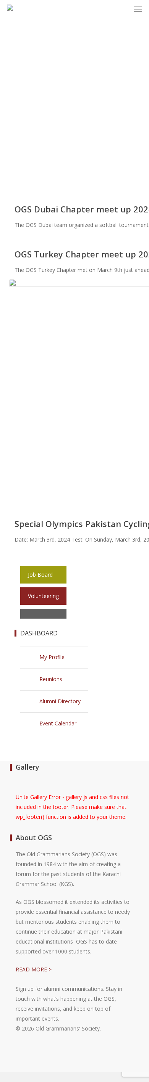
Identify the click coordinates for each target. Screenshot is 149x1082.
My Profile (52, 657)
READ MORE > (34, 969)
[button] (138, 9)
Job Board (40, 574)
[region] (74, 122)
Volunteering (43, 596)
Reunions (50, 679)
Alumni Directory (60, 701)
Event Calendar (57, 723)
